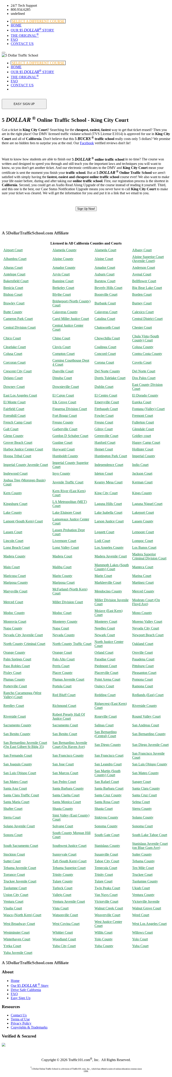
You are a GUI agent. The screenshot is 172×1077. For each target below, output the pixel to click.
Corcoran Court (14, 362)
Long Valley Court (65, 547)
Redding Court (105, 695)
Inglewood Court (15, 473)
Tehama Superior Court (69, 868)
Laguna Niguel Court (147, 504)
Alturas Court (13, 267)
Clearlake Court (14, 347)
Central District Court (147, 319)
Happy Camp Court (146, 442)
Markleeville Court (108, 582)
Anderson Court (143, 267)
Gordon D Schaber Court (70, 436)
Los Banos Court (144, 547)
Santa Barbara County (68, 788)
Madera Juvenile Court (111, 556)
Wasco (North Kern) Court (22, 915)
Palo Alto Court (63, 659)
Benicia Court (13, 288)
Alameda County (64, 250)
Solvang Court (62, 826)
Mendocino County (108, 591)
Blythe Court (61, 294)
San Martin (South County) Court (107, 773)
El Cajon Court (63, 395)
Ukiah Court (141, 888)
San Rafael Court (107, 782)
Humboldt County (65, 456)
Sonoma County (106, 826)
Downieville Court (65, 387)
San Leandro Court (108, 764)
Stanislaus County (107, 846)
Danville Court (62, 371)
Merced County (143, 591)
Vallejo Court (61, 895)
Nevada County (63, 635)
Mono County (142, 613)
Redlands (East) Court (147, 695)
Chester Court (142, 327)
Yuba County (104, 946)
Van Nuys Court (106, 895)
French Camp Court (17, 422)
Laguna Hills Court (108, 504)
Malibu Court (61, 567)
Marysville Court (15, 591)
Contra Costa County (147, 354)
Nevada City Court (145, 628)
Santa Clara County (146, 788)
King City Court (106, 493)
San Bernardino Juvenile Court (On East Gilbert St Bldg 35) (25, 745)
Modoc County (14, 613)
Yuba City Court (64, 946)
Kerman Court (142, 482)
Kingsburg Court (15, 504)
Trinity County (62, 874)
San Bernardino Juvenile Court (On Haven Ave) (69, 745)
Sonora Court (12, 835)
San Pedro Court (64, 782)
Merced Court (13, 602)
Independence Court (109, 465)
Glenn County (13, 436)
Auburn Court (104, 274)
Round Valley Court (146, 716)
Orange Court (62, 652)
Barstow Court (105, 281)
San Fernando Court (17, 755)
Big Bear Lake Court (147, 288)
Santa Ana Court (15, 788)
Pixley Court (12, 673)
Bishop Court (12, 294)
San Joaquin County (17, 764)
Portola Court (61, 686)
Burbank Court (105, 303)
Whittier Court (62, 932)
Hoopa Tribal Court (17, 456)
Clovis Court (61, 347)
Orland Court (104, 652)
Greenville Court (106, 436)
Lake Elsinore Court (66, 512)
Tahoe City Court (107, 861)
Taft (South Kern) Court (69, 861)
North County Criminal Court (24, 644)
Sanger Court (141, 782)
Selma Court (141, 802)
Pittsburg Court (143, 666)
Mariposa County (15, 582)
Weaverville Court (107, 915)
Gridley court (141, 436)
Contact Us (19, 1015)
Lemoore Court (143, 532)
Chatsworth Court (107, 327)
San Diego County (108, 745)
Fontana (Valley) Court (148, 409)
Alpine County (62, 259)
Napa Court (60, 628)
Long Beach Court (16, 547)
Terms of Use (20, 1019)
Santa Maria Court (16, 802)
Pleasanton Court (144, 673)
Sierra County (142, 808)
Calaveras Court (106, 312)
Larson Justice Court (109, 521)
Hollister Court (142, 449)
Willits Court (103, 932)
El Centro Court (106, 395)
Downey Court (14, 387)
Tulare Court (103, 881)
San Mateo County (145, 773)
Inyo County (61, 473)
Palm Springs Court (17, 659)
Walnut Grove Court (146, 908)
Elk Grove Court (64, 402)
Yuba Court (140, 946)
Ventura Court (13, 901)
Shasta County (62, 808)
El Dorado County (145, 395)
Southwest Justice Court (69, 846)
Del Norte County (107, 371)
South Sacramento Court (20, 846)
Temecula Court (106, 868)
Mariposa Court (63, 582)
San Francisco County (68, 755)
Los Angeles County (109, 547)
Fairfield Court (13, 409)
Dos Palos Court (143, 378)
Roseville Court (106, 716)
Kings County (142, 493)
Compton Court (63, 354)
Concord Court (105, 354)
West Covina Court (66, 924)
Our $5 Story (30, 985)
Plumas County (14, 679)
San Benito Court (64, 734)
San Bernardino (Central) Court (106, 734)
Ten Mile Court (143, 868)
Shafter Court (12, 808)
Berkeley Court (63, 288)
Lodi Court (102, 541)
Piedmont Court (106, 666)
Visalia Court (12, 908)
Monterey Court (106, 621)
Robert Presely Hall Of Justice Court (68, 716)
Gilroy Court (104, 429)
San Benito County (16, 734)
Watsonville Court (65, 915)
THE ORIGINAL (25, 35)
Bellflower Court (144, 281)
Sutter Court (12, 861)
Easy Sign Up (20, 998)
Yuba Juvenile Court (17, 953)
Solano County (142, 817)
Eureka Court (141, 402)
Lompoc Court (142, 541)
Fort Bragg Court (64, 415)
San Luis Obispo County (149, 764)
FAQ (14, 40)
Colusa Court (12, 354)
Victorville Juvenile (145, 901)
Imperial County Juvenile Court (25, 465)
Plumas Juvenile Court (68, 679)
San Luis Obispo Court (19, 773)
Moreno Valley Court (147, 621)
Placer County (62, 673)
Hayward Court (63, 449)
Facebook (87, 143)
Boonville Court (106, 294)
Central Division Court (19, 327)
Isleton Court (104, 473)
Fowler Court (104, 415)
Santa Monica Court (66, 802)
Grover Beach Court (17, 442)
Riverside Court (14, 716)
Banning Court (62, 281)
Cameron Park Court (18, 319)
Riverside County (144, 706)
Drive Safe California (26, 990)
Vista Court (60, 908)
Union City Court (15, 895)
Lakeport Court (143, 512)
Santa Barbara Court (109, 788)
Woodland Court (64, 939)
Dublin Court (104, 387)
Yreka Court (12, 946)
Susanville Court (106, 854)
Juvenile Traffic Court (67, 482)
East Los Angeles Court (20, 395)
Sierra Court (12, 817)
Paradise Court (105, 659)
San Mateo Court (15, 782)
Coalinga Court (105, 347)
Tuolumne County (145, 881)
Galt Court (10, 429)
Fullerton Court (143, 422)
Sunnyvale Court (64, 854)
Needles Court (105, 628)
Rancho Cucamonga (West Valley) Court (22, 695)
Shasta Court (104, 808)
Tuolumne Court (15, 888)
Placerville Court (106, 673)
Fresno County (62, 422)
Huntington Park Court (111, 456)
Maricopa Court (14, 576)
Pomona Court (142, 679)
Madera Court (62, 556)
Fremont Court (142, 415)
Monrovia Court (14, 621)
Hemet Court (104, 449)
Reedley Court (13, 706)
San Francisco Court (109, 755)
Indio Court (140, 465)
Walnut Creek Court (109, 908)
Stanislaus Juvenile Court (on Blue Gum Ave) (150, 846)
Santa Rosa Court (107, 802)
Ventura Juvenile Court (68, 901)
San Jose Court (63, 764)
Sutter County (142, 854)
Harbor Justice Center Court (23, 449)
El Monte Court (14, 402)
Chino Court (61, 338)
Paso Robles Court (16, 666)
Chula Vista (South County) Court (145, 338)
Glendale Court (143, 429)
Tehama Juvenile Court (19, 868)
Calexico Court (143, 312)
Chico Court (12, 338)
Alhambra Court (14, 259)
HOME (16, 25)
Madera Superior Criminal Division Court (149, 556)
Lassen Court (12, 532)
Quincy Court (104, 686)
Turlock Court (62, 888)
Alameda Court (105, 250)
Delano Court (13, 378)
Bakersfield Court (15, 281)
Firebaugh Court (106, 409)
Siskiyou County (106, 817)
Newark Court (105, 635)
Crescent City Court (17, 371)
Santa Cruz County (108, 795)
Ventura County (143, 895)
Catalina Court (105, 319)
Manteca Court (142, 567)
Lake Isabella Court (108, 512)
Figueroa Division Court (69, 409)
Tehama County (143, 861)
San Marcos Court (65, 773)
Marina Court (141, 576)
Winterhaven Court (16, 939)
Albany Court (142, 250)
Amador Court (105, 267)
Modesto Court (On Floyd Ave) (146, 602)
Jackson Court (142, 473)
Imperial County (143, 456)
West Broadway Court (19, 924)
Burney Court (142, 303)
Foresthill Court (14, 415)
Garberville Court (64, 429)
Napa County (12, 628)
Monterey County (64, 621)
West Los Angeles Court (149, 924)
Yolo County (104, 939)
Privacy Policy (21, 1023)
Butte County (12, 312)
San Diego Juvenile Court (150, 745)
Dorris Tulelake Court (110, 378)
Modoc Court (61, 613)
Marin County (62, 576)
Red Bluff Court (63, 695)
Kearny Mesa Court (109, 482)
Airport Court (13, 250)
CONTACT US (22, 44)
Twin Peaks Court (107, 888)
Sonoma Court (142, 826)
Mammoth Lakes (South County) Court (112, 567)
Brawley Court (13, 303)
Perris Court (60, 666)
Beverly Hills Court (108, 288)
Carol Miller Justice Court (70, 319)
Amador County (63, 267)
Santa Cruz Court (144, 795)
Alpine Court (104, 259)
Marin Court (103, 576)
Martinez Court (143, 582)
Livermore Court (64, 541)
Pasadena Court (143, 659)
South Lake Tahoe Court (149, 835)
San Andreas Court (145, 725)
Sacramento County (17, 725)
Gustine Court (62, 442)
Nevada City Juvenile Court (23, 635)
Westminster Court (16, 932)
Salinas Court (104, 725)
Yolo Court (140, 939)
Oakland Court (142, 644)
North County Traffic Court (71, 644)
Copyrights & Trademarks (29, 1027)
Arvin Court (61, 274)
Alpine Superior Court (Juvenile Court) (148, 259)
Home (15, 981)
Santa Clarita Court (66, 795)
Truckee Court (142, 874)
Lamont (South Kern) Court (23, 521)
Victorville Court (106, 901)
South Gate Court (107, 835)
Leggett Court (104, 532)
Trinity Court (104, 874)
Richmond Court (64, 706)
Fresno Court (104, 422)
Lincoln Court (13, 541)
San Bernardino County (149, 734)
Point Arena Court (107, 679)
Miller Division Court (67, 602)
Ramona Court (142, 686)
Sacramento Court (65, 725)
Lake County (12, 512)
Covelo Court (141, 362)
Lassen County (142, 521)
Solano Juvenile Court (19, 826)
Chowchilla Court (107, 338)
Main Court (11, 567)
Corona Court (104, 362)
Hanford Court (105, 442)
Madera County (14, 556)
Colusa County (142, 347)
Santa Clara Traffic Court (21, 795)
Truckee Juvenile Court (19, 881)
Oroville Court (142, 652)
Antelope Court (14, 274)
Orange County (14, 652)
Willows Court (142, 932)
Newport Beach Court (147, 635)
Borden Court (142, 294)
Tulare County (62, 881)
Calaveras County (65, 312)
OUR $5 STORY (32, 30)
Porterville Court (15, 686)
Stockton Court (14, 854)
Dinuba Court (62, 378)
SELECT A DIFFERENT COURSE (38, 21)
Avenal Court (141, 274)
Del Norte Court (143, 371)
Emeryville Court (107, 402)
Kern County (12, 493)
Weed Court (140, 915)
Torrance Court (14, 874)
